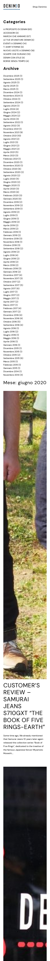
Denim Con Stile (12, 57)
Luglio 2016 (9, 331)
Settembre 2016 (11, 325)
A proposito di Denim (15, 29)
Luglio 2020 (9, 178)
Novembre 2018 (11, 241)
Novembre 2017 (11, 278)
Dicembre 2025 (11, 75)
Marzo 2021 (9, 155)
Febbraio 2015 (10, 364)
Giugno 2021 (9, 145)
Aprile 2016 (9, 341)
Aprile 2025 (9, 85)
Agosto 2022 (9, 125)
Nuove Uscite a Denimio (16, 50)
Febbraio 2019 (10, 232)
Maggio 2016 (9, 338)
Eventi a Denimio (12, 43)
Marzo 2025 (9, 89)
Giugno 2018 (9, 258)
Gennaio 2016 (10, 345)
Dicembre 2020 (11, 162)
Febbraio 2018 (10, 268)
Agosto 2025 (10, 82)
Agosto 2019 (9, 212)
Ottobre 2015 (10, 354)
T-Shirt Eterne (11, 46)
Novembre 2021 (11, 132)
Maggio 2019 (9, 221)
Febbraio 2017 (10, 308)
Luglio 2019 (9, 215)
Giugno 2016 (9, 334)
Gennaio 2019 (10, 235)
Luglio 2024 (9, 109)
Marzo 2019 (9, 228)
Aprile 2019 (9, 225)
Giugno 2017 (9, 295)
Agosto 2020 (10, 175)
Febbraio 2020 (11, 195)
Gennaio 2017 (10, 311)
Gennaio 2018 (10, 271)
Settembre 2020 (11, 172)
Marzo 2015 (9, 361)
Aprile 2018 (9, 261)
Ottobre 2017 (10, 281)
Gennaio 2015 (10, 368)
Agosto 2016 (9, 328)
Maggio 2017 (9, 298)
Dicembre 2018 (11, 238)
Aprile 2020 (9, 188)
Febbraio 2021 (10, 158)
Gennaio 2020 (10, 198)
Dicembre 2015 (11, 348)
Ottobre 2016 (10, 321)
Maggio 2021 (9, 148)
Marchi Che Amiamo (14, 36)
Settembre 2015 (11, 358)
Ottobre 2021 (10, 135)
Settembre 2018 (11, 248)
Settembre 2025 (11, 79)
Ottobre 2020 (10, 168)
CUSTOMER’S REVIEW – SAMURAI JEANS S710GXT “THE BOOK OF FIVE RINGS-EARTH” (24, 706)
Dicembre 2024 (11, 92)
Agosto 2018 (9, 251)
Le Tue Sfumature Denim (17, 39)
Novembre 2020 (11, 165)
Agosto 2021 (9, 139)
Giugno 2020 (10, 182)
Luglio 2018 (9, 255)
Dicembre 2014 (11, 371)
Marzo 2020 (9, 192)
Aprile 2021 (9, 152)
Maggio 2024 (10, 115)
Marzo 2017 (9, 305)
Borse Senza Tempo (14, 61)
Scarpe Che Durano (14, 54)
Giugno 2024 (10, 112)
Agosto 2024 (10, 105)
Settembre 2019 (11, 208)
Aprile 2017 (9, 301)
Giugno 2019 (9, 218)
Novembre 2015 (11, 351)
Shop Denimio (40, 6)
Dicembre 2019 (11, 202)
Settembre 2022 (11, 122)
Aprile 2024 (9, 119)
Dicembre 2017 (11, 275)
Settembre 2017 (11, 285)
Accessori (9, 32)
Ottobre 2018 (10, 245)
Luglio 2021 (9, 142)
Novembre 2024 (11, 95)
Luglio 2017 (9, 291)
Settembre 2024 (11, 102)
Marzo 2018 (9, 265)
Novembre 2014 (11, 374)
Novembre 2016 (11, 318)
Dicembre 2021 (11, 128)
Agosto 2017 (9, 288)
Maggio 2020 (10, 185)
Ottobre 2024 (10, 99)
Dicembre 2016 (11, 315)
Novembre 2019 (11, 205)
